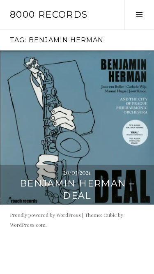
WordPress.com (28, 224)
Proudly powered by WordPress (45, 215)
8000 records (49, 14)
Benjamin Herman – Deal (77, 189)
